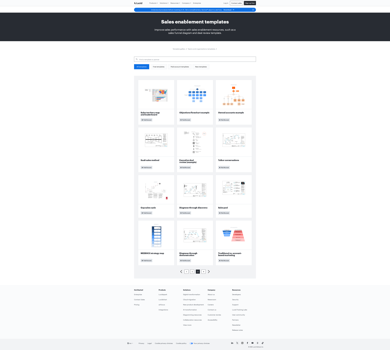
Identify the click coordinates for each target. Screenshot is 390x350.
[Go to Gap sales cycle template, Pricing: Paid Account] (156, 196)
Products (152, 3)
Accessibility (212, 320)
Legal (149, 343)
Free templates (158, 67)
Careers (211, 305)
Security (235, 299)
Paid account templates (180, 67)
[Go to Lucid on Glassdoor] (258, 343)
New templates (201, 67)
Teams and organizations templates (201, 49)
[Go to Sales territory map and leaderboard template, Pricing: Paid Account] (156, 102)
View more (187, 325)
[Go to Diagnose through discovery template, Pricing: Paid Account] (195, 196)
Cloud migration (189, 299)
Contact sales (236, 3)
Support (235, 305)
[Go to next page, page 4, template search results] (208, 271)
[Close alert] (253, 10)
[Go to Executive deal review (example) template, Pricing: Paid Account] (195, 149)
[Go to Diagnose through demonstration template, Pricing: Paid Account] (195, 242)
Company (186, 3)
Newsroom (212, 299)
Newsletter (236, 325)
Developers (236, 294)
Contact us (212, 310)
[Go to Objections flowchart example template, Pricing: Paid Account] (195, 102)
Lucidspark (163, 294)
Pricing (136, 305)
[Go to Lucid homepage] (141, 3)
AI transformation (190, 310)
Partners (235, 320)
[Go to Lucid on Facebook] (247, 343)
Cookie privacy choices (164, 343)
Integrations (163, 310)
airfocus (162, 305)
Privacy (141, 343)
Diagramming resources (192, 315)
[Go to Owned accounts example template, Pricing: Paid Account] (234, 102)
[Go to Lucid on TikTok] (263, 343)
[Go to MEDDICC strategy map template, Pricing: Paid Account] (156, 242)
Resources (175, 3)
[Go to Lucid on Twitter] (237, 343)
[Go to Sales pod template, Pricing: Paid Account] (234, 196)
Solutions (163, 3)
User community (238, 315)
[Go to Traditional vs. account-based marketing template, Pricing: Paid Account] (234, 242)
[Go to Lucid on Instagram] (242, 343)
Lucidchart (163, 299)
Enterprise (197, 3)
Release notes (237, 330)
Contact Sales (139, 299)
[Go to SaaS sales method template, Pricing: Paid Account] (156, 149)
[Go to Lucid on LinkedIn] (232, 343)
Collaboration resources (192, 320)
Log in (226, 3)
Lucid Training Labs (239, 310)
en (131, 343)
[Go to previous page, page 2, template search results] (182, 271)
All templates (142, 67)
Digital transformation (191, 294)
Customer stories (214, 315)
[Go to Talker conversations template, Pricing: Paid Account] (234, 149)
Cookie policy (181, 343)
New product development (193, 305)
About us (211, 294)
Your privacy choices (202, 343)
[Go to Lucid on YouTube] (252, 343)
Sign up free (250, 3)
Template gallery (179, 49)
